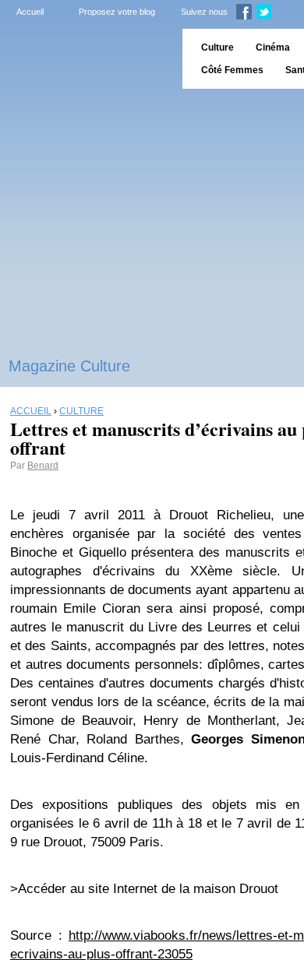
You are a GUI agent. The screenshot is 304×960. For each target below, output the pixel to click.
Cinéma (273, 47)
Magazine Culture (69, 366)
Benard (42, 465)
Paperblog (86, 58)
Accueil (30, 11)
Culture (217, 47)
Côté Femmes (232, 70)
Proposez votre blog (117, 11)
